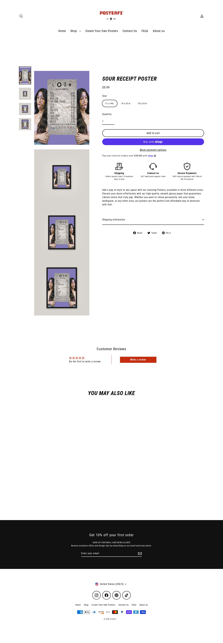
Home (62, 31)
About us (159, 31)
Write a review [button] (138, 359)
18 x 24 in (142, 103)
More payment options (153, 150)
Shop (74, 31)
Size (104, 96)
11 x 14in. (109, 103)
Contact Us (130, 31)
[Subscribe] (139, 553)
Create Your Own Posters (101, 31)
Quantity (107, 114)
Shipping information (113, 219)
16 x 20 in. (126, 103)
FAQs (145, 31)
